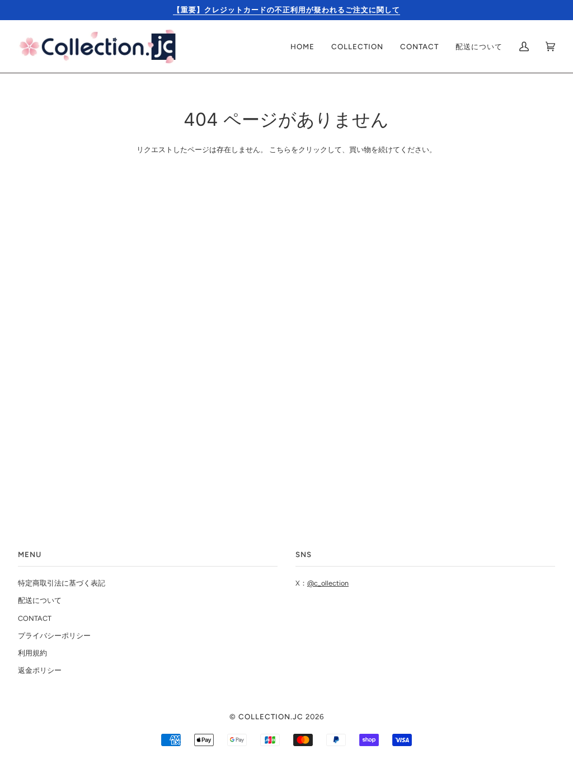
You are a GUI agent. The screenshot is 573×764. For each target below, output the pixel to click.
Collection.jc (270, 716)
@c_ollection (328, 583)
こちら (280, 149)
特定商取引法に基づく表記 (61, 583)
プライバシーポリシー (54, 635)
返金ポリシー (40, 670)
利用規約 (32, 653)
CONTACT (34, 618)
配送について (40, 600)
